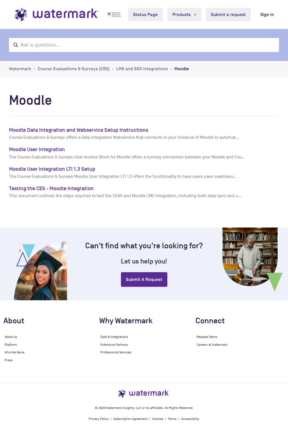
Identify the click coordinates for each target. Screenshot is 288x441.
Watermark (20, 69)
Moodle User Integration (37, 149)
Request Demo (207, 337)
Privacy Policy (99, 419)
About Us (10, 337)
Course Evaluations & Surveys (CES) (74, 69)
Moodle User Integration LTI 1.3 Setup (52, 169)
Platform (10, 345)
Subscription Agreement (130, 419)
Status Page (145, 14)
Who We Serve (14, 352)
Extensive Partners (114, 345)
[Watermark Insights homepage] (144, 393)
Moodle (181, 69)
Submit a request (228, 14)
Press (8, 360)
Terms (172, 419)
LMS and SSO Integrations (142, 69)
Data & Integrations (114, 337)
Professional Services (115, 352)
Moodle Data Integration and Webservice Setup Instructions (78, 130)
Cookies (157, 419)
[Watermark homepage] (57, 14)
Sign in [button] (267, 14)
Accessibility (190, 419)
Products (182, 14)
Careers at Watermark (212, 345)
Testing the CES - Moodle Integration (51, 188)
